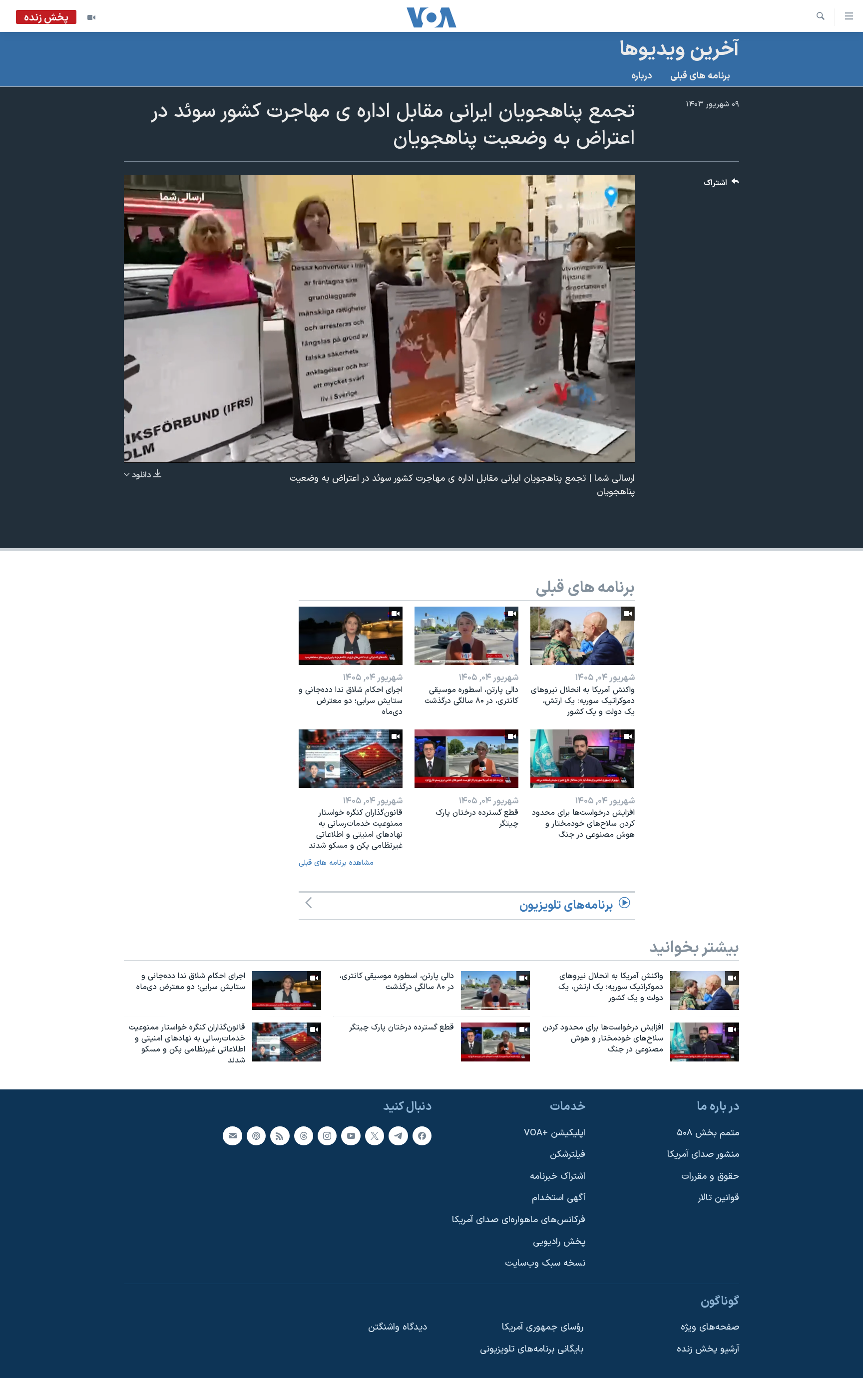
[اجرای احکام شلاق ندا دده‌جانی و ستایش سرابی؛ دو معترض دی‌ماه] (351, 636)
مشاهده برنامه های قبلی (336, 863)
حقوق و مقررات (710, 1176)
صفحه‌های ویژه (710, 1327)
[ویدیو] (91, 17)
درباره (641, 76)
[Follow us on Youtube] (350, 1135)
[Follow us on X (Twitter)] (374, 1135)
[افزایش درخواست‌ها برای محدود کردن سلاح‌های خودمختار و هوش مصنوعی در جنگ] (582, 758)
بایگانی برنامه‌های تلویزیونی (531, 1349)
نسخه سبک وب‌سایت (545, 1263)
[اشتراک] (232, 1135)
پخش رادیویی (559, 1241)
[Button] (722, 185)
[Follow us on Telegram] (398, 1135)
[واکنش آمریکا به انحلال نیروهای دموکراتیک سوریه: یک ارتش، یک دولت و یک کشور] (582, 636)
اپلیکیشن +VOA (554, 1132)
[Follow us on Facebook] (422, 1135)
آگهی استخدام (558, 1198)
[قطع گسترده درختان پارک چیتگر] (466, 758)
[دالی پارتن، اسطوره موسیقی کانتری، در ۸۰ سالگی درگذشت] (466, 636)
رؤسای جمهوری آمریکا (542, 1327)
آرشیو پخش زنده (708, 1349)
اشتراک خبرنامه (557, 1176)
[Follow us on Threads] (303, 1135)
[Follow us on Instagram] (327, 1135)
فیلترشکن (567, 1154)
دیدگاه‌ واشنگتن (397, 1327)
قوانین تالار (718, 1198)
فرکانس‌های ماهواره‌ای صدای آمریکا (518, 1220)
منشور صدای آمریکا (703, 1154)
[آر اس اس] (279, 1135)
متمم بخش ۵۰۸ (708, 1132)
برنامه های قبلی (700, 76)
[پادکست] (256, 1135)
